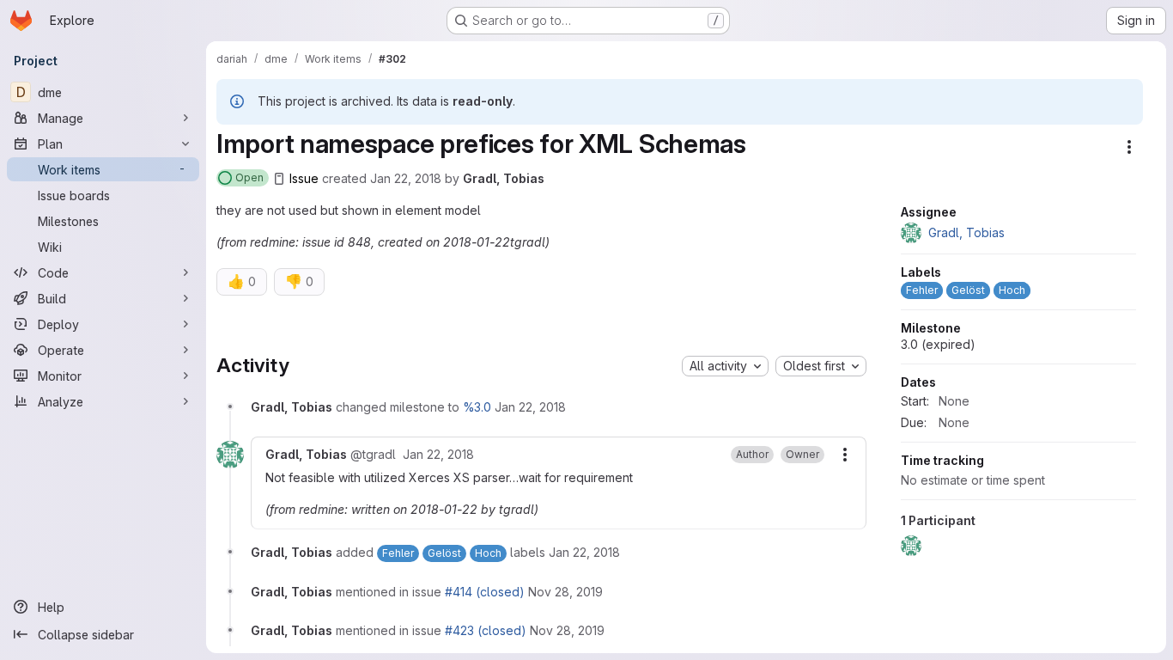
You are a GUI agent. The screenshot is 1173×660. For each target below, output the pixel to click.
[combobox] (725, 366)
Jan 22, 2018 (405, 178)
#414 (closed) (485, 591)
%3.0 (477, 407)
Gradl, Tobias (503, 178)
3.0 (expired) (938, 344)
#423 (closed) (485, 630)
